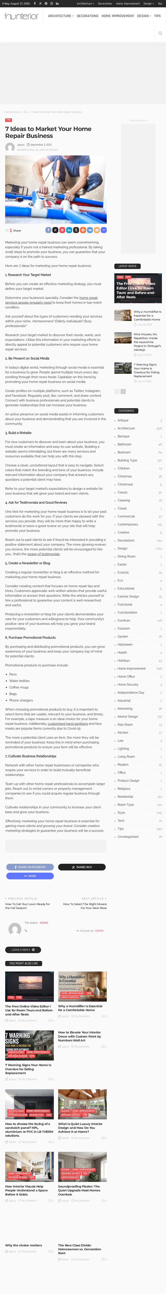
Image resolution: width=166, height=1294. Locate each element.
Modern (140, 764)
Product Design (140, 780)
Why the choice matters (23, 1245)
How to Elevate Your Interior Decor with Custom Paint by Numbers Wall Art (79, 1036)
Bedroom (140, 452)
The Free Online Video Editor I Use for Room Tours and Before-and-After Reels (29, 1010)
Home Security (140, 684)
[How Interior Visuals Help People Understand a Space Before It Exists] (29, 1167)
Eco (140, 580)
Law (140, 740)
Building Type (140, 460)
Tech (11, 997)
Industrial (140, 700)
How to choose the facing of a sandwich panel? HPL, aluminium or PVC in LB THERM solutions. (29, 1130)
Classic (140, 492)
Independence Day (140, 692)
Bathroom (140, 444)
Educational (140, 588)
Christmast (140, 484)
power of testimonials (43, 554)
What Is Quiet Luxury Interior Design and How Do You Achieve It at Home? (80, 1128)
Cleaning (140, 500)
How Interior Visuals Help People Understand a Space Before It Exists (26, 1190)
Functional (140, 604)
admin (21, 145)
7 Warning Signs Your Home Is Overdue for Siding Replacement (28, 1069)
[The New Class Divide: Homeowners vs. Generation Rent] (82, 1226)
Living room (140, 756)
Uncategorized (70, 997)
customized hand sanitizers (68, 724)
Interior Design (17, 1056)
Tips (160, 4)
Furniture (25, 1291)
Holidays (140, 660)
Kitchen (140, 732)
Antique (140, 420)
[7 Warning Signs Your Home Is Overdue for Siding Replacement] (29, 1045)
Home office (41, 1291)
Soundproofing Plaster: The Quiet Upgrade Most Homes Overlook (79, 1190)
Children (140, 468)
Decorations (105, 4)
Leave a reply (21, 949)
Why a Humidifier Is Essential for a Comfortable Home (80, 1008)
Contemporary (140, 524)
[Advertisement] (83, 74)
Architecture (84, 4)
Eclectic (140, 572)
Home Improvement (128, 4)
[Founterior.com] (21, 16)
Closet (140, 508)
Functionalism (140, 612)
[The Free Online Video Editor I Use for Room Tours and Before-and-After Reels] (29, 987)
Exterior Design (140, 596)
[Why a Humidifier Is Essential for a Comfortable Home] (82, 987)
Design (148, 4)
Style (140, 812)
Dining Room (140, 556)
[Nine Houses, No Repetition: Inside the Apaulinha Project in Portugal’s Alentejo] (123, 337)
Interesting (68, 1236)
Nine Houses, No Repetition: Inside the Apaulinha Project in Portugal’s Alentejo (147, 341)
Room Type (140, 804)
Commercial (140, 516)
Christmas (140, 476)
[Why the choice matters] (29, 1226)
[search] (160, 33)
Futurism (140, 628)
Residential (36, 1115)
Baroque (140, 436)
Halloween (140, 644)
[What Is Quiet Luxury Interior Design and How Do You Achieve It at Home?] (82, 1104)
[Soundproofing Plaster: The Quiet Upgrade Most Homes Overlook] (82, 1167)
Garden (140, 636)
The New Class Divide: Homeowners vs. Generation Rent (79, 1249)
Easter (140, 564)
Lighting (140, 748)
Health (140, 652)
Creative (140, 532)
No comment (29, 1020)
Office (140, 772)
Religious (140, 788)
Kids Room (140, 724)
